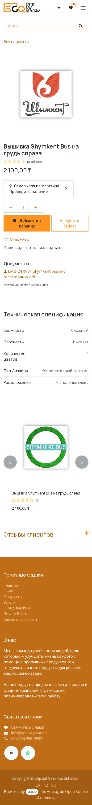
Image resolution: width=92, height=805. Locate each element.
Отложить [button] (19, 239)
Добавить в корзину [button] (30, 223)
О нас (8, 591)
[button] (10, 462)
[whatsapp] (28, 753)
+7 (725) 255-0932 (26, 738)
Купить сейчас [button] (71, 223)
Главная (11, 585)
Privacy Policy (15, 613)
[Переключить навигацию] (83, 7)
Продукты (13, 596)
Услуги (10, 602)
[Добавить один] (36, 207)
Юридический (17, 608)
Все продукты (16, 41)
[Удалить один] (11, 207)
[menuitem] (38, 785)
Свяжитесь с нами (20, 619)
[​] (11, 753)
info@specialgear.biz (29, 732)
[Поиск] (80, 26)
